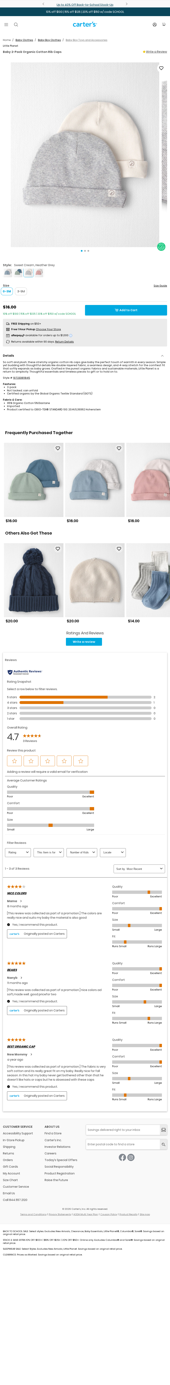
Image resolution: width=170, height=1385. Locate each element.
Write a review (84, 642)
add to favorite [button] (58, 448)
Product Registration (60, 1173)
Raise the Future (56, 1180)
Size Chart (10, 1180)
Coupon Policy (108, 1214)
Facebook (122, 1157)
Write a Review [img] (156, 52)
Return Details (64, 341)
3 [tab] (88, 251)
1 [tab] (82, 251)
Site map (145, 1214)
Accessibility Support (18, 1133)
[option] (33, 484)
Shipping (9, 1147)
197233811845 (21, 378)
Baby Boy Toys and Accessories (86, 40)
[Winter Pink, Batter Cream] (39, 272)
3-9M (21, 291)
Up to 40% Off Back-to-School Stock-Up (85, 5)
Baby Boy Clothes (49, 40)
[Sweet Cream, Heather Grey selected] (28, 272)
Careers (50, 1153)
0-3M (7, 291)
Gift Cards (10, 1167)
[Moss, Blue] (18, 272)
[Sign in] (154, 24)
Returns (8, 1153)
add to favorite (161, 68)
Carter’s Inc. (53, 1140)
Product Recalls (128, 1214)
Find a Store (53, 1133)
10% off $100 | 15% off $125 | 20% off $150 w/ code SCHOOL (85, 12)
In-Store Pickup (13, 1140)
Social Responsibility (59, 1167)
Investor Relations (57, 1147)
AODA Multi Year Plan (85, 1214)
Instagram (131, 1157)
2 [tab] (85, 251)
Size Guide (160, 285)
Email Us (9, 1193)
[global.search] (163, 1144)
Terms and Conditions (33, 1214)
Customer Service (16, 1187)
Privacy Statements (60, 1214)
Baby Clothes (24, 40)
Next (126, 4)
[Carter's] (85, 25)
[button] (85, 154)
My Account (11, 1173)
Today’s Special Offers (61, 1160)
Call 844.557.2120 (15, 1200)
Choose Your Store (48, 329)
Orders (8, 1160)
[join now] (163, 1130)
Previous (44, 4)
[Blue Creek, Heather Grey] (8, 272)
